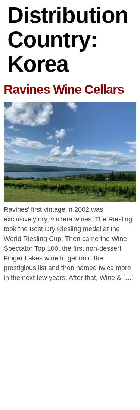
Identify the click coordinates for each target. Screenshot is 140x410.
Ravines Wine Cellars (64, 89)
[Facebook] (59, 388)
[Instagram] (80, 388)
